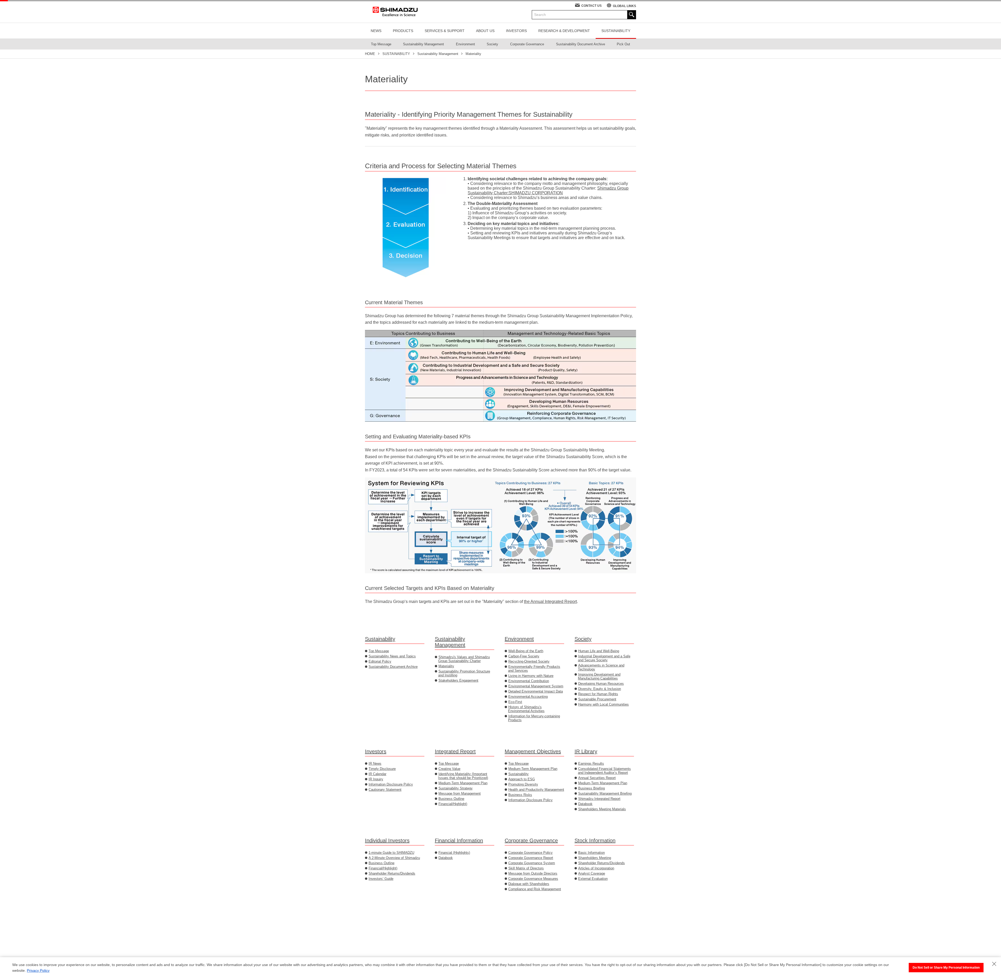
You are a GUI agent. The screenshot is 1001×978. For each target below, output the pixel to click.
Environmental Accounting (528, 697)
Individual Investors (387, 840)
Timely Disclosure (382, 769)
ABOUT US (485, 31)
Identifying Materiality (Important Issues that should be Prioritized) (463, 776)
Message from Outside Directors (532, 873)
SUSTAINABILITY (615, 31)
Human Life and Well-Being (598, 651)
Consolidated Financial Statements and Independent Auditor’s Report (604, 771)
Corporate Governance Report (530, 858)
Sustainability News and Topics (392, 656)
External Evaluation (593, 879)
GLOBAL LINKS (624, 6)
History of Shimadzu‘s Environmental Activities (526, 709)
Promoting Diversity (523, 784)
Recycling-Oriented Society (529, 661)
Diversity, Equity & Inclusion (599, 689)
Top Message (379, 651)
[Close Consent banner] (994, 964)
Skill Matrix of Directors (526, 868)
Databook (585, 804)
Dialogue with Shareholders (528, 884)
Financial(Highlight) (452, 804)
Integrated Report (455, 751)
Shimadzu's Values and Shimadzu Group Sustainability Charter (464, 659)
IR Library (586, 751)
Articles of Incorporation (596, 868)
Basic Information (591, 853)
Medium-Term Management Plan (462, 783)
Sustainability (380, 639)
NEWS (376, 31)
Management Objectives (533, 751)
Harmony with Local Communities (603, 704)
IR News (375, 763)
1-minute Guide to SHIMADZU (391, 853)
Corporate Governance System (531, 863)
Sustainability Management (450, 642)
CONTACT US (591, 6)
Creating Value (449, 769)
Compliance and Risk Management (534, 889)
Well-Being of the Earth (525, 651)
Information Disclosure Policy (391, 784)
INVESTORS (516, 31)
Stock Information (595, 840)
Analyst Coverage (591, 873)
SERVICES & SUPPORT (445, 31)
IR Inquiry (376, 779)
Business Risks (520, 795)
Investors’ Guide (381, 879)
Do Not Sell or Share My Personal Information (946, 967)
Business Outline (451, 799)
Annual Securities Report (597, 778)
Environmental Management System (535, 686)
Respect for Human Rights (598, 694)
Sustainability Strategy (455, 788)
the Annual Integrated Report (550, 601)
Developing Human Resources (601, 684)
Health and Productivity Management (536, 790)
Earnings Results (591, 763)
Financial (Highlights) (454, 853)
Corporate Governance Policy (530, 853)
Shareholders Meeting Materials (602, 809)
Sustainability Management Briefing (605, 793)
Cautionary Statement (385, 790)
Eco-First (515, 702)
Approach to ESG (521, 779)
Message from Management (459, 793)
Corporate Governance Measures (533, 879)
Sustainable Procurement (597, 699)
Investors (375, 751)
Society (583, 639)
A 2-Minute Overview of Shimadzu (394, 858)
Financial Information (459, 840)
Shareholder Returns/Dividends (392, 873)
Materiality (446, 666)
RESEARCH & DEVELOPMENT (564, 31)
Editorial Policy (380, 661)
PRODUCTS (403, 31)
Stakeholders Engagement (458, 680)
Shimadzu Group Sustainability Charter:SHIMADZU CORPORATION (548, 190)
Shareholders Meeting (594, 858)
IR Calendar (377, 774)
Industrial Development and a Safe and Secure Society (604, 658)
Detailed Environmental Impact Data (535, 691)
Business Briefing (591, 788)
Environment (519, 639)
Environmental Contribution (528, 681)
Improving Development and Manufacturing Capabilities (599, 676)
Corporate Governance (531, 840)
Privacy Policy (38, 970)
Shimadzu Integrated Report (599, 799)
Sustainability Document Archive (393, 667)
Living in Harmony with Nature (530, 676)
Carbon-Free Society (523, 656)
